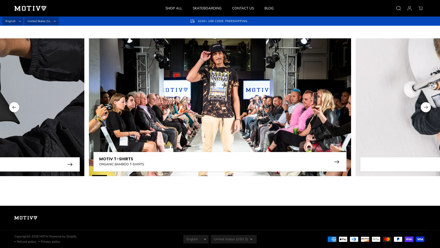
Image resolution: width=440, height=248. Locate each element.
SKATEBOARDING (207, 8)
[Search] (398, 8)
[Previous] (14, 107)
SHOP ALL (173, 8)
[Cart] (420, 8)
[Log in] (409, 8)
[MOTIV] (30, 8)
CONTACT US (243, 8)
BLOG (269, 8)
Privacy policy (50, 242)
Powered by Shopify (63, 236)
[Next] (426, 107)
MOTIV (44, 236)
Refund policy (26, 242)
